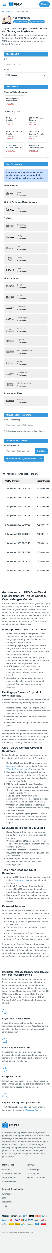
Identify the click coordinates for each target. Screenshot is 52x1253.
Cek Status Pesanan (11, 1174)
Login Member (8, 1178)
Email (4, 1198)
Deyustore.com (21, 880)
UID (5, 59)
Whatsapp (7, 1194)
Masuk (44, 4)
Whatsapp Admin (33, 1110)
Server (7, 70)
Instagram (6, 1202)
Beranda (6, 11)
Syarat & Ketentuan (36, 1178)
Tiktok (5, 1206)
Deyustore (11, 766)
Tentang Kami (33, 1174)
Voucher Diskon (11, 445)
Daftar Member (9, 1181)
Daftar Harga (33, 1169)
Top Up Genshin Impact (18, 769)
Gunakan (41, 451)
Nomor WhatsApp (12, 420)
